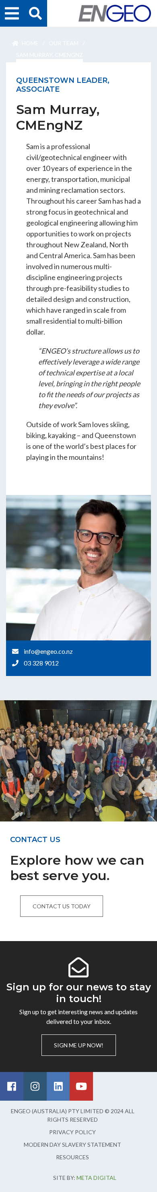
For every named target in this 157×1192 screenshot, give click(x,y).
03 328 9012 (41, 663)
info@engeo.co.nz (48, 651)
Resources (72, 1157)
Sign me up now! (78, 1045)
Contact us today (62, 906)
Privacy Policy (72, 1132)
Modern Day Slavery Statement (72, 1144)
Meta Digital (96, 1177)
